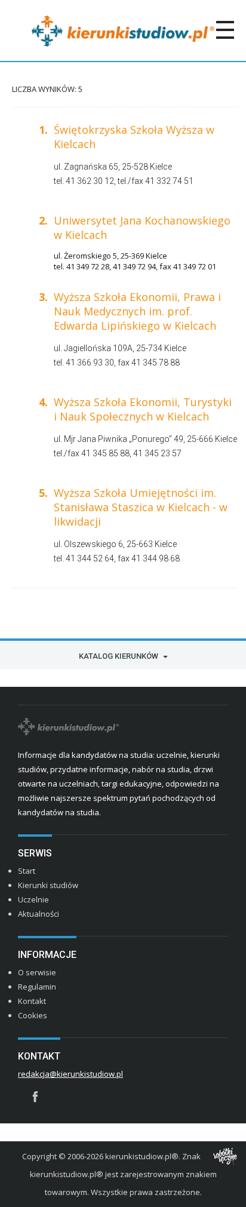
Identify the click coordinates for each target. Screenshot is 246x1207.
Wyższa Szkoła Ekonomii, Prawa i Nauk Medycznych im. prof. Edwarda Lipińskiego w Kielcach (137, 311)
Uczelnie (33, 899)
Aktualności (38, 913)
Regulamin (37, 986)
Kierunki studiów (48, 885)
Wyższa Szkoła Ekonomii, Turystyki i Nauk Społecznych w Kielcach (143, 409)
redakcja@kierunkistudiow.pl (70, 1073)
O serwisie (37, 972)
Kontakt (32, 1001)
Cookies (32, 1015)
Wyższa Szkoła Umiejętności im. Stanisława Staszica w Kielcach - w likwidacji (140, 507)
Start (26, 870)
